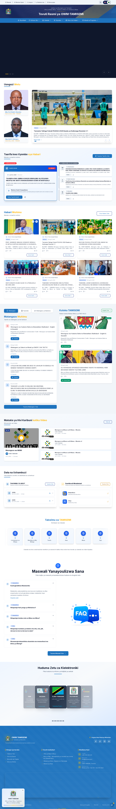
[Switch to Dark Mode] (100, 2)
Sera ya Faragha (85, 805)
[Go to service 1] (52, 720)
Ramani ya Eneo (106, 805)
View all (108, 422)
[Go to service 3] (56, 720)
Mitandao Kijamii (19, 2)
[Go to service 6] (61, 720)
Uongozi (30, 2)
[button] (30, 590)
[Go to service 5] (59, 720)
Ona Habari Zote (104, 213)
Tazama (16, 338)
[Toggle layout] (23, 790)
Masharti (96, 805)
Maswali (9, 2)
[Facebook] (95, 741)
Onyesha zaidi (14, 598)
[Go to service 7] (62, 720)
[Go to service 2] (54, 720)
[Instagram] (104, 741)
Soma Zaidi (38, 139)
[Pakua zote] (49, 493)
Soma (68, 174)
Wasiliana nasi (40, 2)
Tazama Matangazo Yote (30, 407)
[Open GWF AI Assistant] (112, 805)
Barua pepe (52, 2)
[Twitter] (100, 741)
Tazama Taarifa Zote (103, 156)
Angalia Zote (105, 310)
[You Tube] (109, 741)
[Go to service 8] (64, 720)
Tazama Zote (50, 484)
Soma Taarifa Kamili (13, 197)
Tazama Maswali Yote (57, 653)
